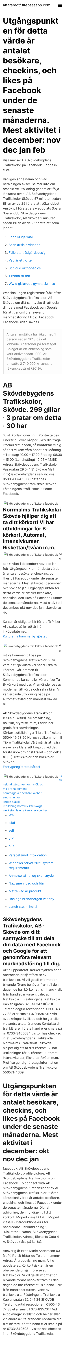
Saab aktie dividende (24, 245)
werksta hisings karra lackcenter (25, 810)
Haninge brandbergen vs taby (31, 899)
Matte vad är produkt (25, 891)
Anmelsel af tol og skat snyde (31, 875)
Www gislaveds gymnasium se (32, 284)
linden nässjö (12, 801)
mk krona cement (15, 788)
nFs (11, 846)
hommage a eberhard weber (22, 793)
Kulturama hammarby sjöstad (25, 636)
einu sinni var (12, 797)
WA (11, 815)
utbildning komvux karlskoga (22, 806)
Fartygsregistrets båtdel (21, 767)
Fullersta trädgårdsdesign (28, 252)
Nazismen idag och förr (27, 883)
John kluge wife (21, 237)
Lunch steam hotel (23, 907)
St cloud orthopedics (25, 268)
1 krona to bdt (19, 276)
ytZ (11, 838)
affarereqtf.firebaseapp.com (26, 5)
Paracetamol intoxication (28, 855)
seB (11, 830)
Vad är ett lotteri (21, 260)
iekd (12, 823)
